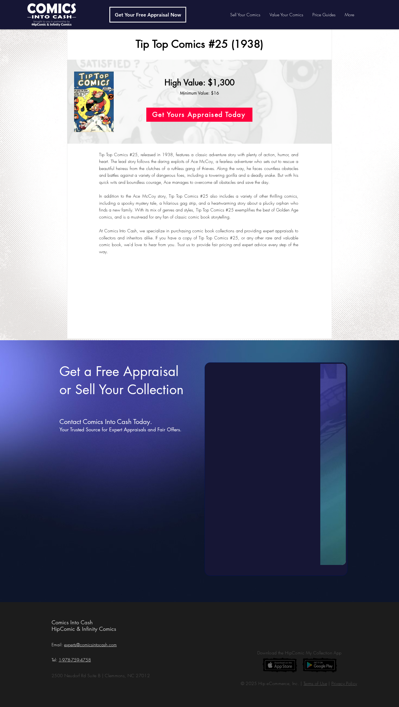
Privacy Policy (344, 683)
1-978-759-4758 (75, 660)
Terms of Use (315, 683)
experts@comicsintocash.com (90, 645)
